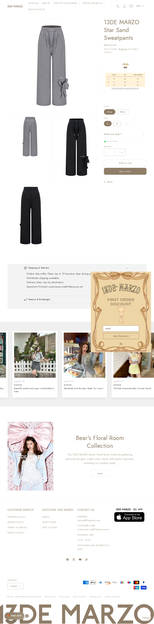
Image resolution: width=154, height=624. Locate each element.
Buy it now (125, 171)
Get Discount (121, 336)
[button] (66, 3)
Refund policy (50, 596)
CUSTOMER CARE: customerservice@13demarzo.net (92, 527)
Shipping (123, 49)
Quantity (107, 146)
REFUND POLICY (16, 522)
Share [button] (109, 181)
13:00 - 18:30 (84, 540)
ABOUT (46, 516)
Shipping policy (95, 596)
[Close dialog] (121, 344)
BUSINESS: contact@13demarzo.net (88, 518)
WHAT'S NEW (49, 522)
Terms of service (79, 596)
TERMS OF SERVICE (17, 527)
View (100, 473)
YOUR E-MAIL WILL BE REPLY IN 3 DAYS (93, 547)
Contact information (112, 596)
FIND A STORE (49, 527)
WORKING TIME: (85, 534)
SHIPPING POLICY (17, 516)
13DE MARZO (20, 596)
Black (122, 111)
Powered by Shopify (34, 596)
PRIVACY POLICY (16, 532)
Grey (109, 111)
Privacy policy (64, 596)
